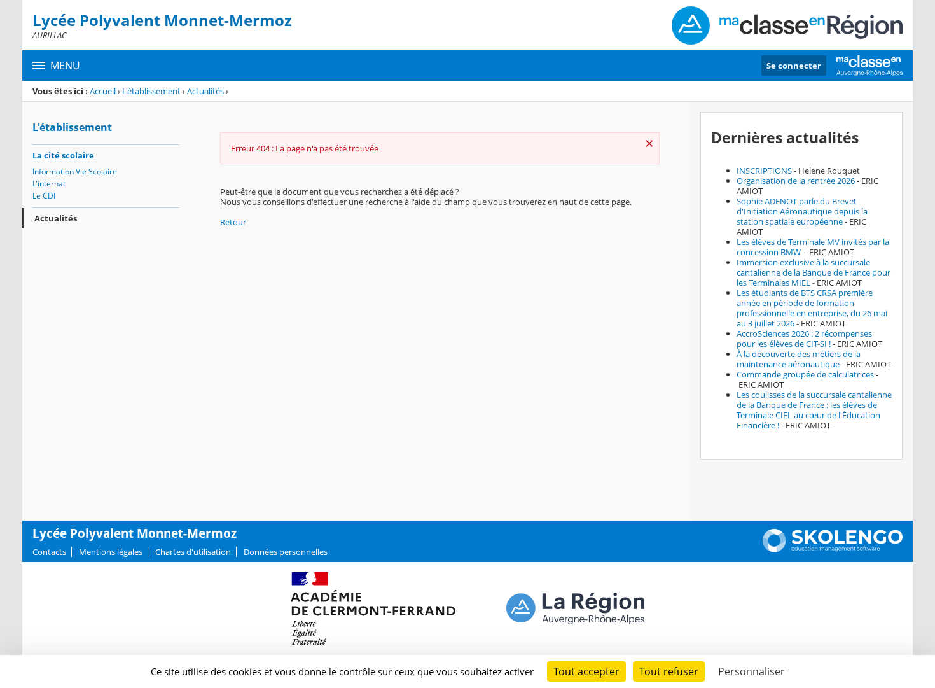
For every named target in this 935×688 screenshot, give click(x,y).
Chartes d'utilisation (193, 552)
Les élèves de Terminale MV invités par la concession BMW (813, 247)
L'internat (49, 183)
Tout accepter (586, 671)
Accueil (103, 91)
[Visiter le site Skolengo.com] (833, 549)
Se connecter (793, 65)
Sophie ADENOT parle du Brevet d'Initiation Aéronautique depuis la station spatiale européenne (802, 211)
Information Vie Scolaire (74, 171)
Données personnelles (286, 552)
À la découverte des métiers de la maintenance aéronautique (799, 359)
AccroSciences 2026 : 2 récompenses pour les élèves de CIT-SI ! (804, 338)
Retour (233, 222)
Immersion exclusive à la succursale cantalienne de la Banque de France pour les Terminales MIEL (813, 272)
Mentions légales (110, 552)
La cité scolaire (63, 155)
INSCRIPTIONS (764, 170)
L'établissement (151, 91)
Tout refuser (668, 671)
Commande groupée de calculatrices (805, 374)
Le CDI (43, 195)
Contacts (49, 552)
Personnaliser (751, 671)
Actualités (205, 91)
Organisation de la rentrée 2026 (796, 180)
